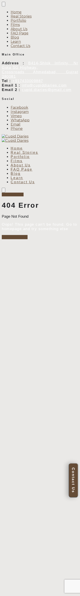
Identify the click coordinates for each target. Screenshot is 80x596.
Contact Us (73, 480)
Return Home (15, 237)
